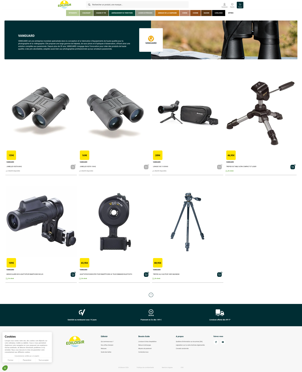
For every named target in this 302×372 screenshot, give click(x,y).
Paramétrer (27, 360)
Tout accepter (44, 360)
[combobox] (137, 4)
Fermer (10, 360)
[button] (5, 368)
